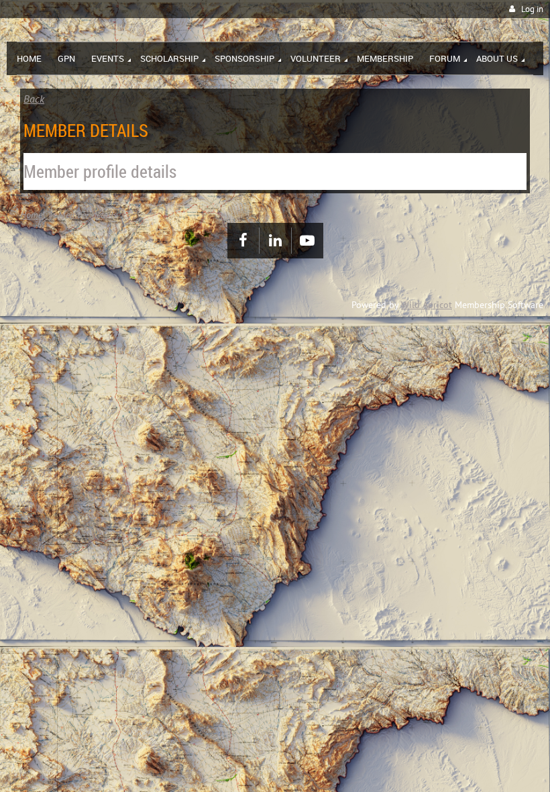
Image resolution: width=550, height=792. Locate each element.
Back (33, 98)
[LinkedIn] (275, 241)
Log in (532, 9)
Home (31, 215)
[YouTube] (307, 241)
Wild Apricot (426, 305)
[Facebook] (243, 241)
